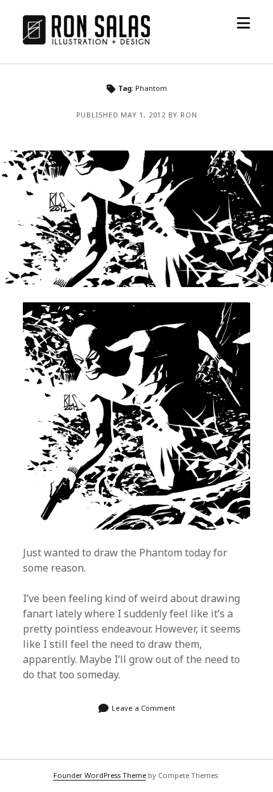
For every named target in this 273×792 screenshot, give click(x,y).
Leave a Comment (143, 708)
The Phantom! (136, 219)
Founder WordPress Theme (99, 775)
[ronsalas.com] (86, 41)
